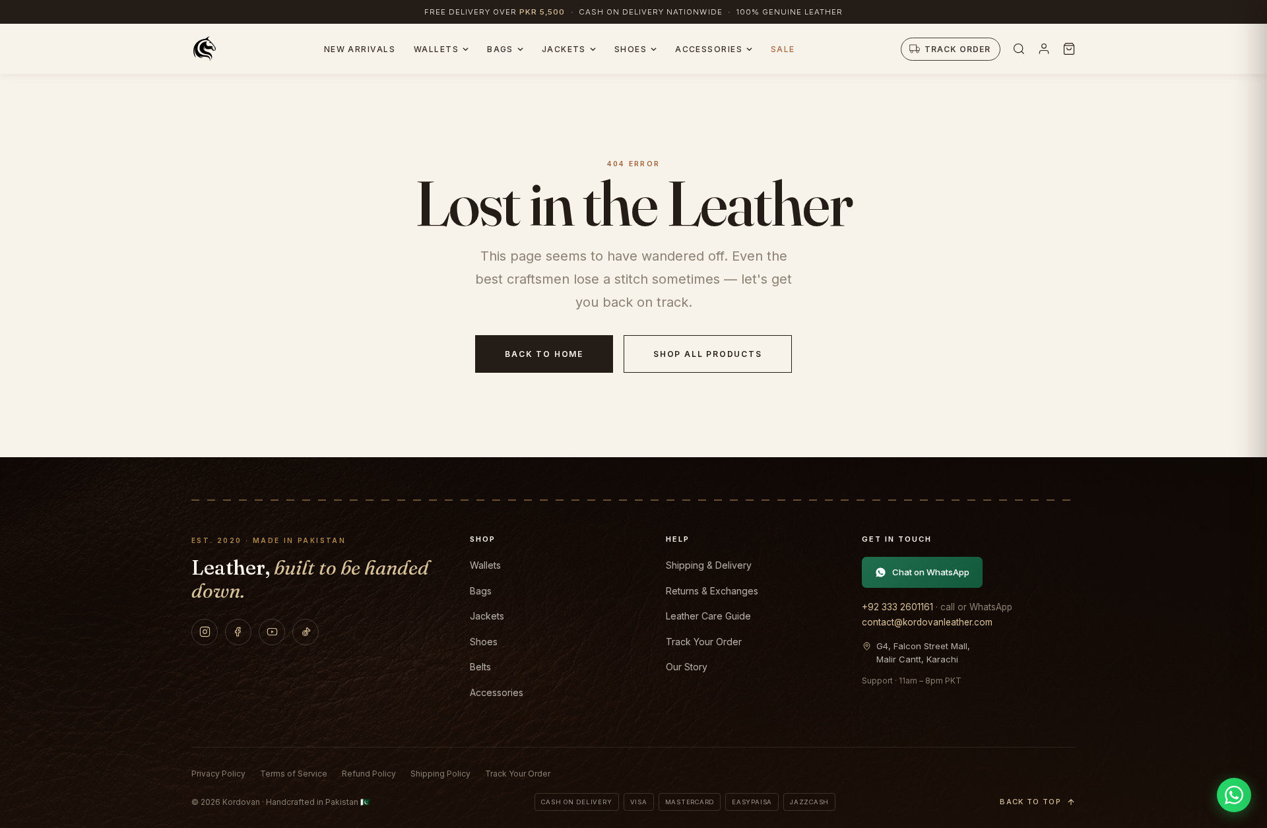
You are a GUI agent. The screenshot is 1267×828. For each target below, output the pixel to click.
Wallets (436, 49)
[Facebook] (238, 632)
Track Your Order (704, 641)
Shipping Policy (440, 774)
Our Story (686, 666)
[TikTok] (305, 632)
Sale (783, 49)
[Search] (1018, 48)
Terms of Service (293, 774)
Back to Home (544, 354)
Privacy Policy (218, 774)
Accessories (708, 49)
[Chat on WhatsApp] (1234, 795)
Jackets (564, 49)
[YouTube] (272, 632)
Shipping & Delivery (709, 565)
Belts (480, 666)
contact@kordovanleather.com (927, 622)
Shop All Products (707, 354)
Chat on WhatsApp (930, 572)
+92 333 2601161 (897, 607)
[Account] (1044, 48)
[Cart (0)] (1069, 48)
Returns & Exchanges (712, 590)
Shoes (630, 49)
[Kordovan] (204, 49)
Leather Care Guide (708, 615)
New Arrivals (359, 49)
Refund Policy (369, 774)
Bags (500, 49)
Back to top (1030, 801)
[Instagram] (204, 632)
